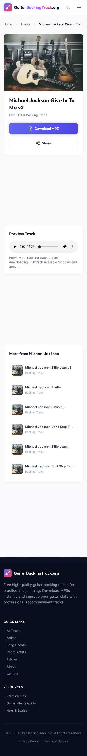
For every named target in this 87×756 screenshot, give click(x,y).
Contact (12, 673)
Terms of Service (56, 741)
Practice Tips (16, 696)
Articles (12, 659)
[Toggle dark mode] (68, 7)
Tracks (25, 24)
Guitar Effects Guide (21, 703)
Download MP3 (47, 128)
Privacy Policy (28, 741)
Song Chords (16, 645)
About (11, 666)
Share (46, 143)
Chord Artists (16, 652)
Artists (11, 638)
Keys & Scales (17, 710)
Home (8, 24)
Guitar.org (36, 7)
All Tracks (14, 630)
